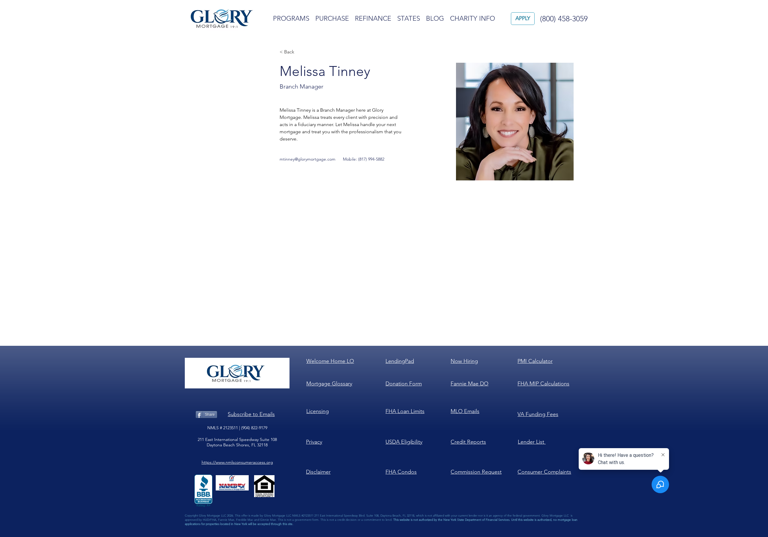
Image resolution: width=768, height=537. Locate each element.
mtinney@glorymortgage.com (307, 159)
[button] (251, 414)
